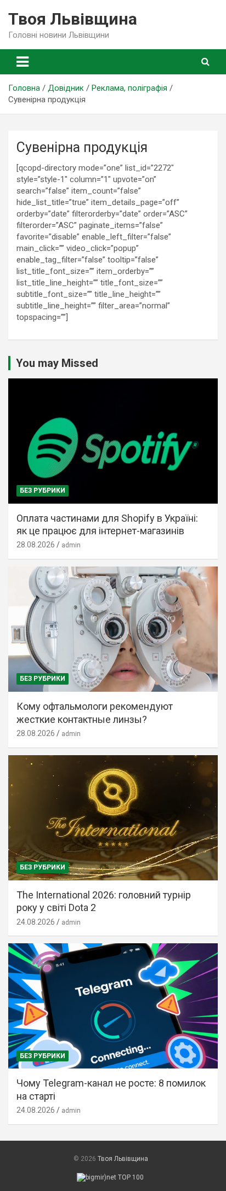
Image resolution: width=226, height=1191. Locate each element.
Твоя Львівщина (72, 18)
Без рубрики (42, 490)
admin (71, 545)
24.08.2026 (35, 922)
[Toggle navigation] (22, 61)
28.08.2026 (35, 544)
